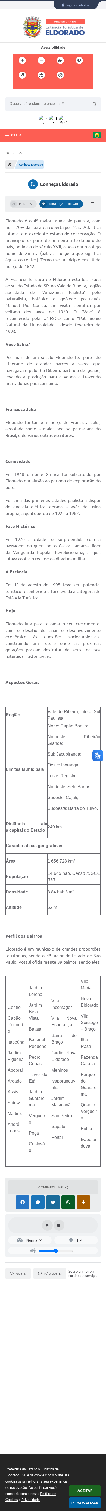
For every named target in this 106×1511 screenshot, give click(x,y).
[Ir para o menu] (18, 86)
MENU (16, 135)
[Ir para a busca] (30, 86)
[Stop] (59, 1225)
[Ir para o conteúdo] (75, 75)
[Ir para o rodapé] (42, 86)
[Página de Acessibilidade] (60, 75)
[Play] (47, 1225)
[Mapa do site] (41, 75)
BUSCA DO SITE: (21, 94)
